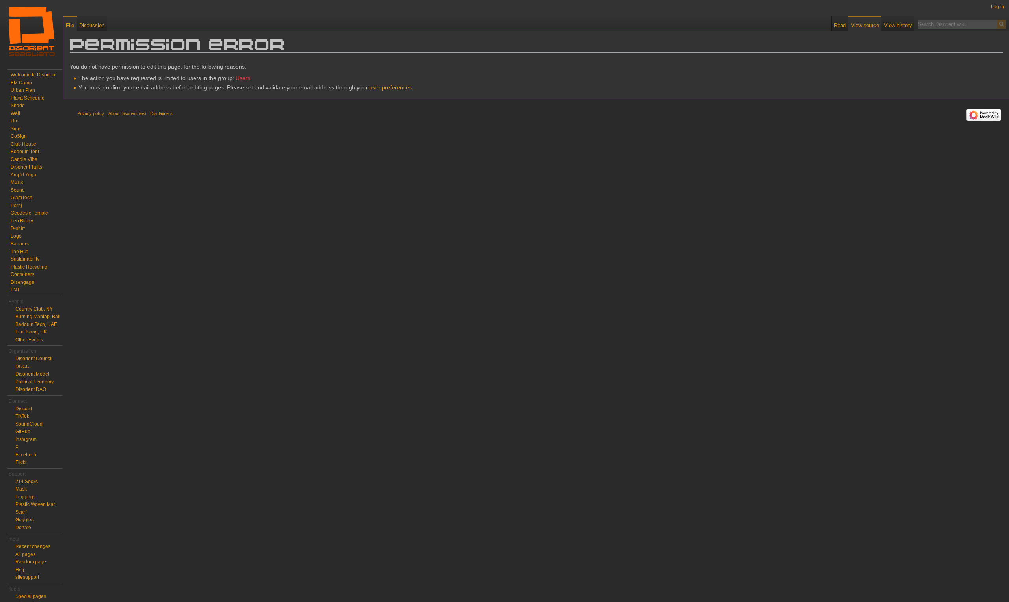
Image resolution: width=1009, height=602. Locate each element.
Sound (18, 190)
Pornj (16, 205)
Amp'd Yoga (23, 175)
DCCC (22, 366)
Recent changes (32, 546)
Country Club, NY (34, 309)
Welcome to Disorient (33, 75)
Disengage (22, 282)
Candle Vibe (24, 159)
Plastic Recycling (29, 267)
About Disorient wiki (127, 113)
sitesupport (27, 577)
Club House (23, 144)
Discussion (91, 25)
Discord (23, 408)
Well (15, 113)
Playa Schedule (28, 98)
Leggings (25, 497)
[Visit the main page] (31, 31)
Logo (16, 236)
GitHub (22, 431)
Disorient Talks (26, 167)
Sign (15, 129)
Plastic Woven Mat (35, 504)
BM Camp (21, 82)
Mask (21, 489)
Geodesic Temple (29, 213)
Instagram (26, 439)
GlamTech (21, 197)
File (70, 25)
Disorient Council (33, 358)
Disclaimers (161, 113)
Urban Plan (23, 90)
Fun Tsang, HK (31, 332)
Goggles (24, 519)
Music (17, 182)
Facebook (26, 455)
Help (20, 569)
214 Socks (26, 481)
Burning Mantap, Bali (37, 316)
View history (898, 25)
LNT (15, 290)
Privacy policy (90, 113)
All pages (25, 554)
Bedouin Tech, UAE (36, 324)
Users (243, 78)
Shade (18, 105)
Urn (15, 121)
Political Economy (34, 382)
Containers (22, 274)
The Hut (19, 251)
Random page (30, 562)
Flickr (21, 462)
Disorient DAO (30, 389)
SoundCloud (29, 424)
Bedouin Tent (25, 151)
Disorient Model (32, 374)
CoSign (19, 136)
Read (840, 25)
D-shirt (18, 228)
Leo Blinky (22, 221)
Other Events (29, 340)
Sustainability (25, 259)
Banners (20, 243)
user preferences (390, 87)
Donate (23, 527)
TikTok (22, 416)
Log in (997, 6)
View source (865, 25)
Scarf (20, 512)
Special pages (30, 596)
